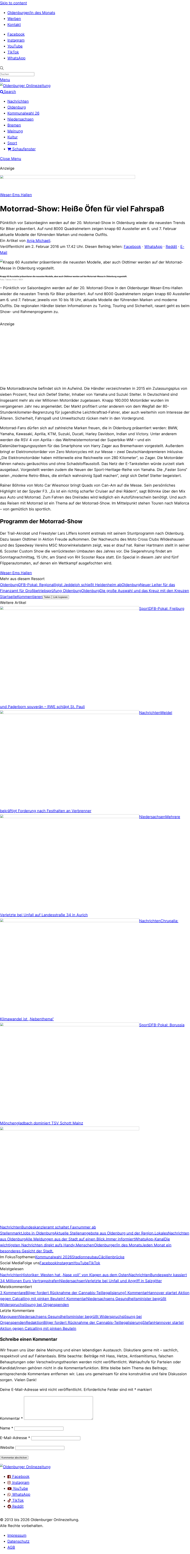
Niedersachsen (20, 119)
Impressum (16, 1535)
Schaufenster (23, 149)
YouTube (15, 46)
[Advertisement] (95, 356)
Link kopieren (60, 597)
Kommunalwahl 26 (23, 113)
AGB (11, 1547)
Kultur (12, 137)
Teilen (47, 597)
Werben (14, 18)
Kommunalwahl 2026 (53, 1257)
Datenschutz (18, 1541)
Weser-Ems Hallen (16, 195)
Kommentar (11, 1418)
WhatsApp (16, 58)
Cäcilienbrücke (111, 1257)
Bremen (14, 125)
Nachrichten (18, 101)
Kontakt (14, 24)
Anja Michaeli (38, 240)
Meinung (15, 131)
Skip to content (13, 3)
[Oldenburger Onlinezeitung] (25, 1467)
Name (6, 1428)
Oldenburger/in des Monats (31, 12)
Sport (12, 143)
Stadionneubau (85, 1257)
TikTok (13, 52)
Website (7, 1447)
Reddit (171, 246)
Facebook (16, 34)
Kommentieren (29, 596)
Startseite (8, 596)
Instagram (15, 40)
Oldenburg (16, 107)
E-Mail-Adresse (15, 1438)
